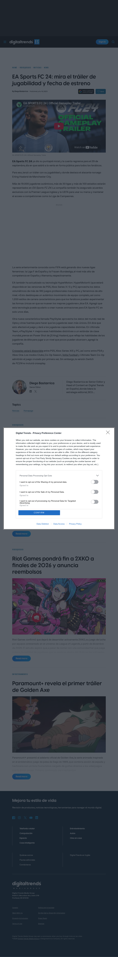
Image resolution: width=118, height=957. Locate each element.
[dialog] (59, 478)
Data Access (59, 524)
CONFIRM (39, 513)
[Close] (109, 433)
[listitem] (59, 475)
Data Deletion (43, 524)
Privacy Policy (75, 524)
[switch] (94, 482)
